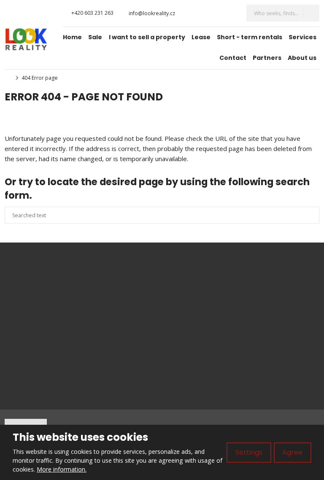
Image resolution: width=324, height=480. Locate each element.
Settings (248, 452)
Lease (201, 37)
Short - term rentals (249, 37)
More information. (61, 469)
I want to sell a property (147, 37)
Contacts (189, 341)
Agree (292, 452)
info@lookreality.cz (32, 294)
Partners (267, 58)
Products (189, 285)
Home (72, 37)
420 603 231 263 (48, 303)
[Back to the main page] (26, 39)
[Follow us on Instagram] (196, 13)
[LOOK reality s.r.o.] (7, 77)
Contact (232, 58)
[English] (230, 13)
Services (302, 37)
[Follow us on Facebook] (188, 13)
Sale (95, 37)
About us (302, 58)
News (184, 313)
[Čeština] (216, 13)
